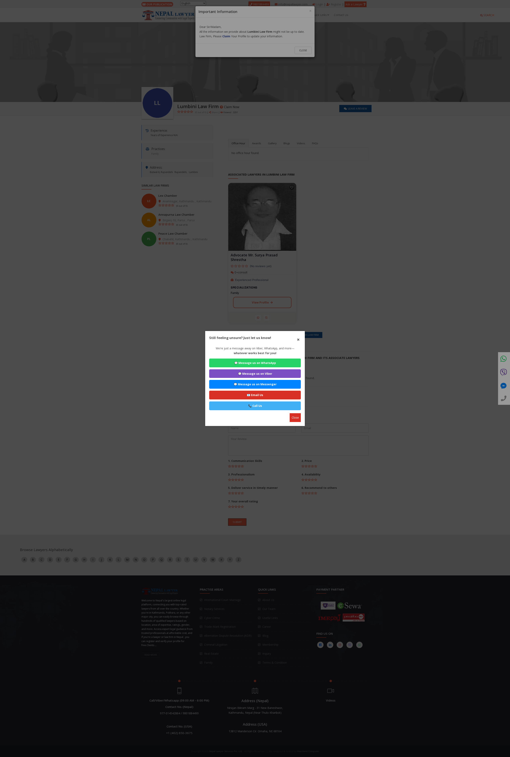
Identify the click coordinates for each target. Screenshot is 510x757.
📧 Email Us (255, 395)
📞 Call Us (255, 406)
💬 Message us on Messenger (255, 384)
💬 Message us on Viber (255, 374)
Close (295, 417)
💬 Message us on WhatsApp (255, 363)
